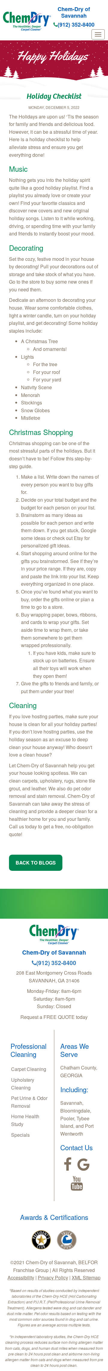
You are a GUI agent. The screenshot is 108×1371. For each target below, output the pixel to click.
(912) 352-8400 (76, 24)
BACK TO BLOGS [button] (36, 862)
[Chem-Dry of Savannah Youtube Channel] (76, 1183)
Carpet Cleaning (28, 1069)
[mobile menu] (98, 34)
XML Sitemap (86, 1277)
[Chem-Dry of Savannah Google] (83, 1164)
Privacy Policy (53, 1277)
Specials (20, 1134)
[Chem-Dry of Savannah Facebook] (68, 1164)
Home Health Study (25, 1120)
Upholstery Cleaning (22, 1083)
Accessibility (21, 1277)
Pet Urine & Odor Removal (29, 1102)
